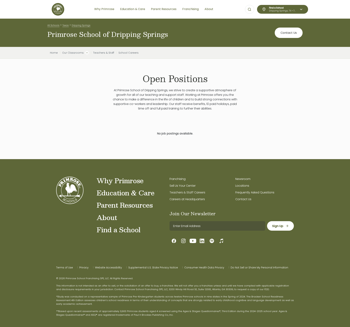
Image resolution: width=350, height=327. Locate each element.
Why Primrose (120, 180)
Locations (242, 186)
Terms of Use (64, 267)
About (107, 217)
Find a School (118, 229)
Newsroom (242, 179)
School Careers (128, 53)
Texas (65, 25)
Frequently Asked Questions (254, 192)
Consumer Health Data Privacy (204, 267)
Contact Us (289, 33)
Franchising (178, 179)
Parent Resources (125, 204)
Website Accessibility (108, 267)
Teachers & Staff (103, 53)
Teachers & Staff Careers (187, 192)
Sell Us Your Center (183, 186)
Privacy (84, 267)
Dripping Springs (81, 25)
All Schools (53, 25)
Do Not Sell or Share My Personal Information (259, 267)
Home (54, 53)
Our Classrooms (73, 53)
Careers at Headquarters (187, 199)
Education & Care (125, 192)
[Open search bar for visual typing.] (249, 9)
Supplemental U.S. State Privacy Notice (153, 267)
